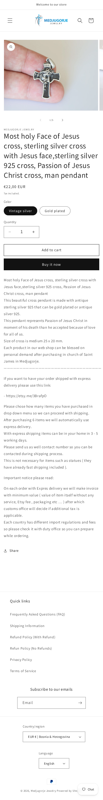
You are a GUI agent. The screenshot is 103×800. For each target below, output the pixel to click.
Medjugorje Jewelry (44, 790)
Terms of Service (23, 671)
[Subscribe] (80, 703)
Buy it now (51, 264)
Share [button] (14, 550)
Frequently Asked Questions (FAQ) (37, 614)
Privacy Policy (21, 659)
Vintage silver (20, 211)
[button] (10, 20)
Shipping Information (27, 626)
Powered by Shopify (69, 790)
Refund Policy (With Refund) (32, 637)
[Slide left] (40, 120)
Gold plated (55, 211)
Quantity (10, 222)
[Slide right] (62, 120)
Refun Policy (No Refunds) (31, 648)
